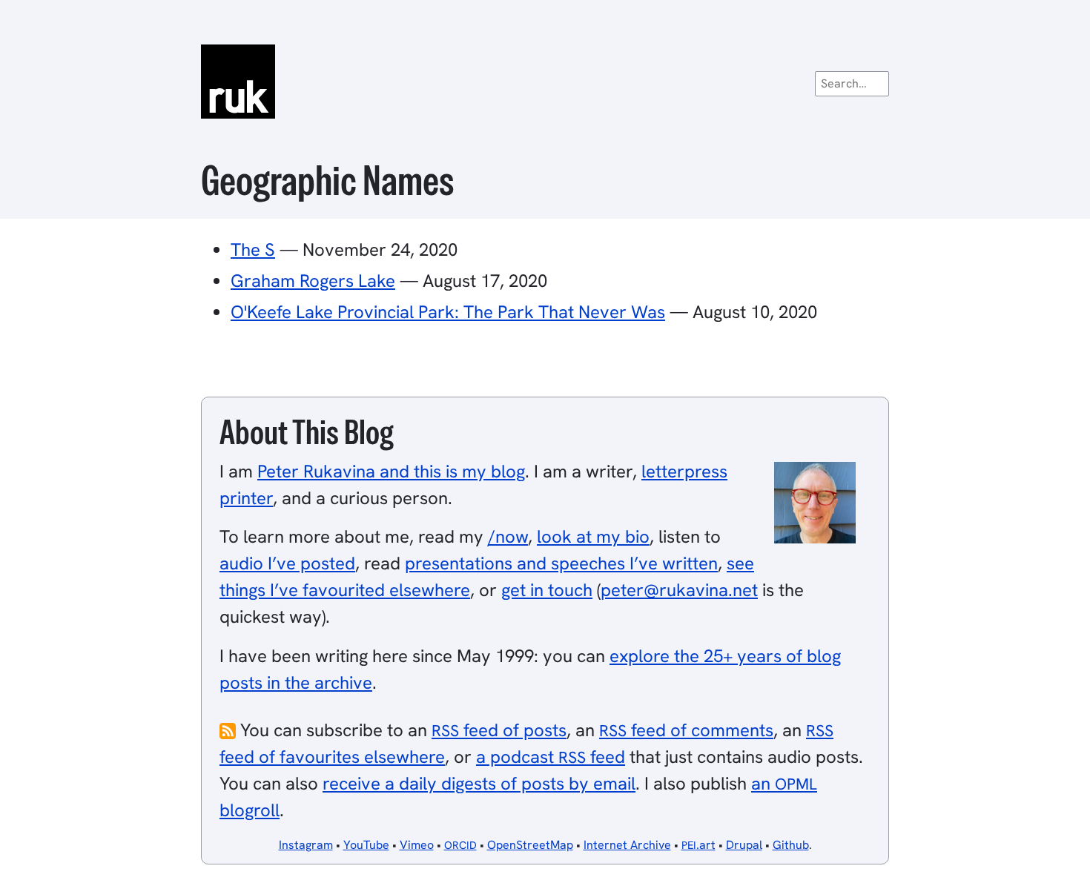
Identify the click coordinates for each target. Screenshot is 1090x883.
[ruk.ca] (545, 81)
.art (698, 845)
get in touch (546, 589)
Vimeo (417, 845)
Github (791, 845)
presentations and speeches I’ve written (561, 563)
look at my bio (593, 536)
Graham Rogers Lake (313, 280)
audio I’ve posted (287, 563)
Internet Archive (627, 845)
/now (508, 536)
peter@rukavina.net (679, 589)
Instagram (306, 845)
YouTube (366, 845)
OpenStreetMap (530, 845)
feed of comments (686, 729)
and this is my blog (391, 471)
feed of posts (499, 729)
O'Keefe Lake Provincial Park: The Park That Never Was (448, 311)
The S (253, 249)
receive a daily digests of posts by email (479, 783)
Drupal (744, 845)
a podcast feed (550, 756)
